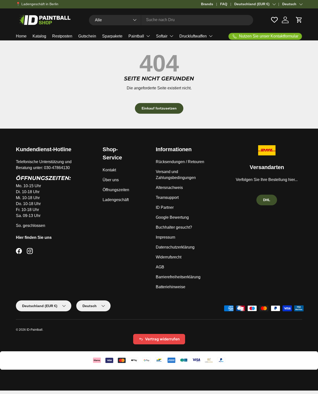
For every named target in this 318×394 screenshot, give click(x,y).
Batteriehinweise (170, 287)
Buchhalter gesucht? (174, 227)
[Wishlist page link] (274, 19)
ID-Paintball (34, 329)
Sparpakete (112, 36)
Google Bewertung (172, 217)
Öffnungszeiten (116, 190)
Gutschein (87, 36)
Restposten (62, 36)
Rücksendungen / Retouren (180, 162)
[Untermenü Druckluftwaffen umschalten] (211, 36)
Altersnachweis (169, 187)
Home (21, 36)
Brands (207, 4)
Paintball (136, 36)
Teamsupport (167, 197)
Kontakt (109, 170)
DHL (266, 200)
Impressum (165, 237)
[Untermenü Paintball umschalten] (148, 36)
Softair (161, 36)
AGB (160, 267)
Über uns (111, 180)
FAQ (223, 4)
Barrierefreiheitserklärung (178, 277)
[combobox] (171, 20)
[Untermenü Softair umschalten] (171, 36)
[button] (299, 19)
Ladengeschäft (116, 200)
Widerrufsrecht (168, 257)
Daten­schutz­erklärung (175, 247)
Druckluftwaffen (193, 36)
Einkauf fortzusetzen (159, 108)
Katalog (39, 36)
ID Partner (165, 207)
